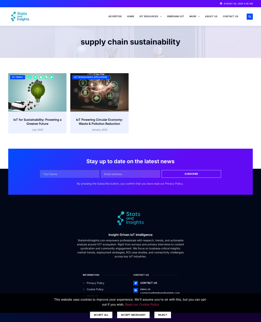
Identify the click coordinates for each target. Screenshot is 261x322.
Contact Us (230, 16)
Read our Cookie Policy (142, 304)
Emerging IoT (175, 16)
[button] (250, 17)
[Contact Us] (135, 283)
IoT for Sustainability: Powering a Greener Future (37, 122)
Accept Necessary (133, 314)
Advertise (115, 16)
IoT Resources (148, 16)
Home (130, 16)
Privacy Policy (174, 183)
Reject (162, 314)
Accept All (101, 314)
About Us (211, 16)
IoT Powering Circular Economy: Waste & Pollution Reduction (99, 122)
